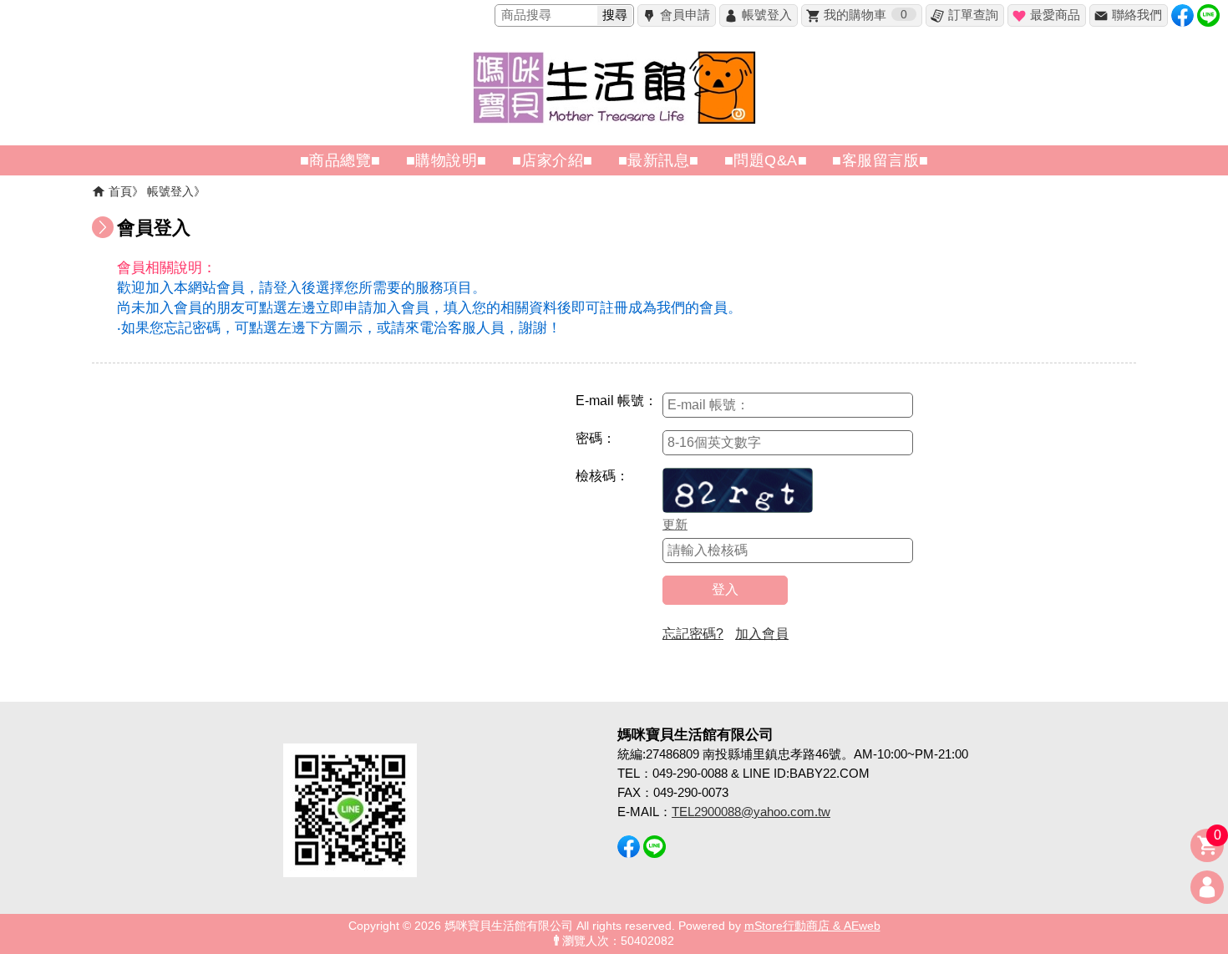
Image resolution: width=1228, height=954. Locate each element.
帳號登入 (767, 15)
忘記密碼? (692, 634)
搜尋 (614, 15)
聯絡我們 (1137, 15)
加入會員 (762, 634)
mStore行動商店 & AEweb (812, 926)
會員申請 (685, 15)
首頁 (120, 191)
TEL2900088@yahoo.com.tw (751, 811)
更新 (675, 524)
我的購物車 (865, 15)
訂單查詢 (973, 15)
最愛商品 (1055, 15)
